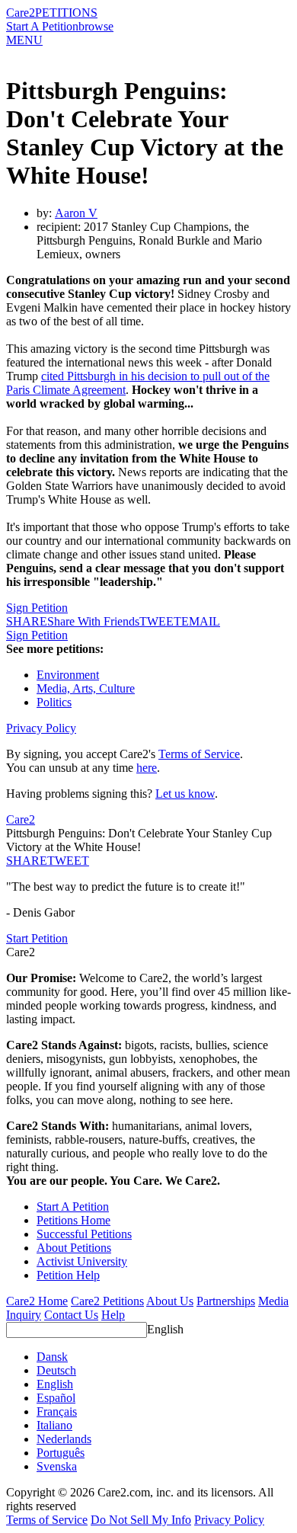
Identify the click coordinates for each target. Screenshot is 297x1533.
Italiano (54, 1425)
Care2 (20, 12)
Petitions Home (73, 1220)
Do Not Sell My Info (141, 1519)
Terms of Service (199, 753)
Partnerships (225, 1301)
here (146, 767)
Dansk (52, 1356)
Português (61, 1452)
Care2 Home (37, 1301)
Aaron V (76, 212)
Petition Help (68, 1275)
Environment (68, 674)
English (165, 1329)
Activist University (82, 1261)
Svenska (57, 1466)
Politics (54, 702)
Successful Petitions (84, 1233)
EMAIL (200, 621)
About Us (169, 1301)
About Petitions (74, 1247)
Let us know (185, 793)
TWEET (160, 621)
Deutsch (56, 1370)
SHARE (26, 860)
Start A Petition (42, 26)
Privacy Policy (41, 728)
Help (113, 1314)
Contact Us (71, 1314)
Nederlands (64, 1438)
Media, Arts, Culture (86, 688)
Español (56, 1397)
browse (95, 26)
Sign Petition (37, 607)
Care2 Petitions (107, 1301)
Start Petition (37, 938)
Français (57, 1411)
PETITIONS (66, 12)
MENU (24, 40)
